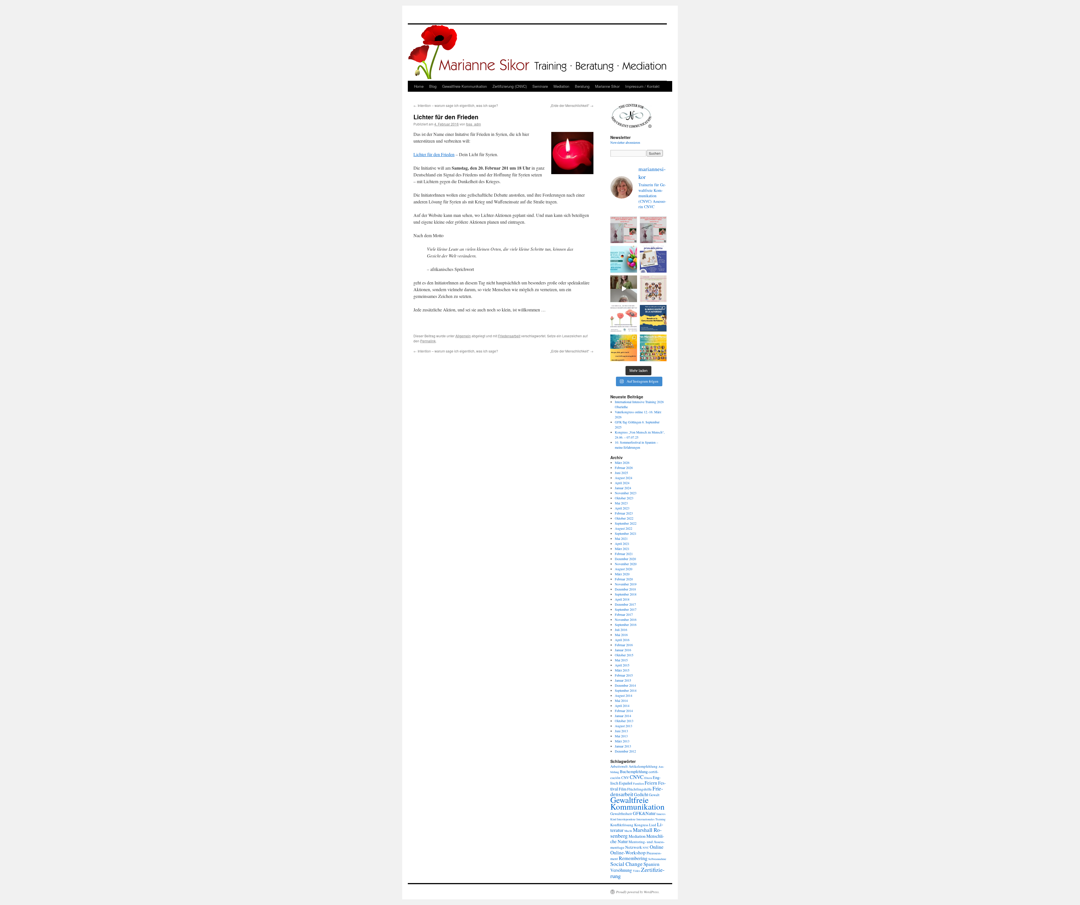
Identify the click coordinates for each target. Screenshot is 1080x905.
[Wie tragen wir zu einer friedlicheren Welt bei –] (653, 347)
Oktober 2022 (624, 518)
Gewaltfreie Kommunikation (464, 86)
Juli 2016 (621, 629)
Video (636, 871)
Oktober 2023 (624, 498)
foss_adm (473, 124)
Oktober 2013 (624, 720)
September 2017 (625, 609)
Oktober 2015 (624, 655)
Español (625, 783)
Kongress (641, 824)
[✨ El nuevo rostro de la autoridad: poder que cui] (653, 318)
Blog (432, 86)
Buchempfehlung (634, 771)
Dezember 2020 (625, 558)
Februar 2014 (624, 710)
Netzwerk (633, 847)
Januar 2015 (623, 680)
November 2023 (625, 493)
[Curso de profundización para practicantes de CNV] (653, 259)
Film (622, 789)
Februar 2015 (624, 675)
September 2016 (625, 624)
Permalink (428, 340)
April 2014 (622, 705)
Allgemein (463, 335)
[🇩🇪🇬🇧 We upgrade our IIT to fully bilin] (623, 259)
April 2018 (622, 599)
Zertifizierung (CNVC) (509, 86)
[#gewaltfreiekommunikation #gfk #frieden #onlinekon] (623, 347)
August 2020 (623, 569)
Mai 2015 (621, 660)
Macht (628, 831)
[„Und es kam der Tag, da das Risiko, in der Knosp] (623, 318)
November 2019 (625, 584)
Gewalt (654, 794)
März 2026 (622, 462)
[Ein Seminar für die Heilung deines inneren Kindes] (653, 229)
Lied (652, 824)
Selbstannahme (657, 859)
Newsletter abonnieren (625, 142)
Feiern (651, 783)
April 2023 (622, 508)
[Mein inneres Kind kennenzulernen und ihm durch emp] (623, 229)
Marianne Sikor (607, 86)
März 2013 (622, 741)
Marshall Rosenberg (636, 832)
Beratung (582, 86)
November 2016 (625, 619)
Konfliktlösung (621, 824)
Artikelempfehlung (643, 766)
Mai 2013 (621, 736)
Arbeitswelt (619, 766)
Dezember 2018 (625, 589)
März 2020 (622, 574)
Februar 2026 (624, 467)
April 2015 (622, 665)
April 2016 (622, 639)
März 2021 (622, 548)
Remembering (633, 858)
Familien (638, 783)
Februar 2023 (624, 513)
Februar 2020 (624, 579)
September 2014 (625, 690)
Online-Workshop (628, 852)
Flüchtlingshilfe (639, 789)
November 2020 (625, 564)
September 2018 (625, 594)
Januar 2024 (623, 488)
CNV (625, 777)
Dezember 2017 (625, 604)
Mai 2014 (621, 700)
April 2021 (622, 543)
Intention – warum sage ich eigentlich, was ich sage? (455, 105)
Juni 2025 (621, 472)
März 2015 (622, 670)
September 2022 (625, 523)
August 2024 (623, 477)
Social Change (626, 863)
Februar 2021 (624, 553)
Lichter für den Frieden (433, 154)
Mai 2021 (621, 538)
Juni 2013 (621, 731)
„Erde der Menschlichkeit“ (571, 105)
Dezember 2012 (625, 751)
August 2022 (623, 528)
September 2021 (625, 533)
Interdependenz (626, 819)
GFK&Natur (644, 813)
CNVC (637, 776)
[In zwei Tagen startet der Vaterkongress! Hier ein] (623, 288)
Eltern (648, 778)
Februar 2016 (624, 645)
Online (656, 846)
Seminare (540, 86)
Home (419, 86)
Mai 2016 (621, 634)
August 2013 (623, 726)
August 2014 (623, 695)
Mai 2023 (621, 503)
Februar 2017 (624, 614)
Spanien (652, 864)
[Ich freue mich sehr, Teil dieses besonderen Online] (653, 288)
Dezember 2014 (625, 685)
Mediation (561, 86)
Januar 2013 (623, 746)
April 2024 (622, 482)
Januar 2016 (623, 650)
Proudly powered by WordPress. (638, 892)
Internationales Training (650, 819)
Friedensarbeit (509, 335)
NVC (646, 848)
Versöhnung (621, 870)
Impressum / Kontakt (642, 86)
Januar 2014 (623, 715)
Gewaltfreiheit (621, 813)
